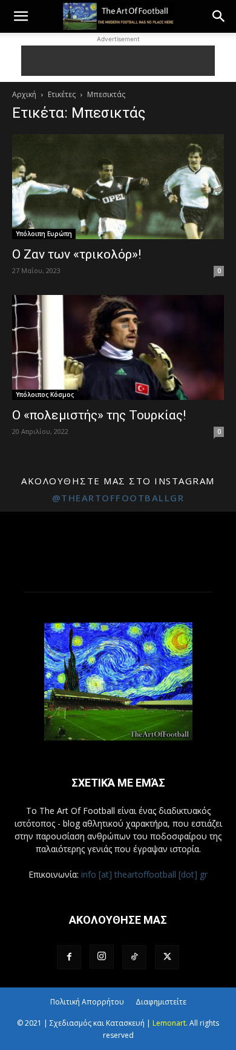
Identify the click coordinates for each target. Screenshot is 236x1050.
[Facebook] (69, 957)
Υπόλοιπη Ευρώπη (44, 233)
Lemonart (169, 1023)
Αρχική (24, 94)
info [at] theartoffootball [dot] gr (144, 874)
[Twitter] (167, 957)
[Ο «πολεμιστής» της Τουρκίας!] (118, 347)
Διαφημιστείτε (161, 1002)
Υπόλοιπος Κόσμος (45, 394)
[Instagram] (102, 956)
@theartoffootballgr (118, 498)
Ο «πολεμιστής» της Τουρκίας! (99, 415)
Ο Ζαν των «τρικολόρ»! (76, 254)
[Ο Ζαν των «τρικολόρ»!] (118, 186)
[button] (20, 16)
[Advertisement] (118, 61)
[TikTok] (134, 957)
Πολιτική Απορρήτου (87, 1002)
